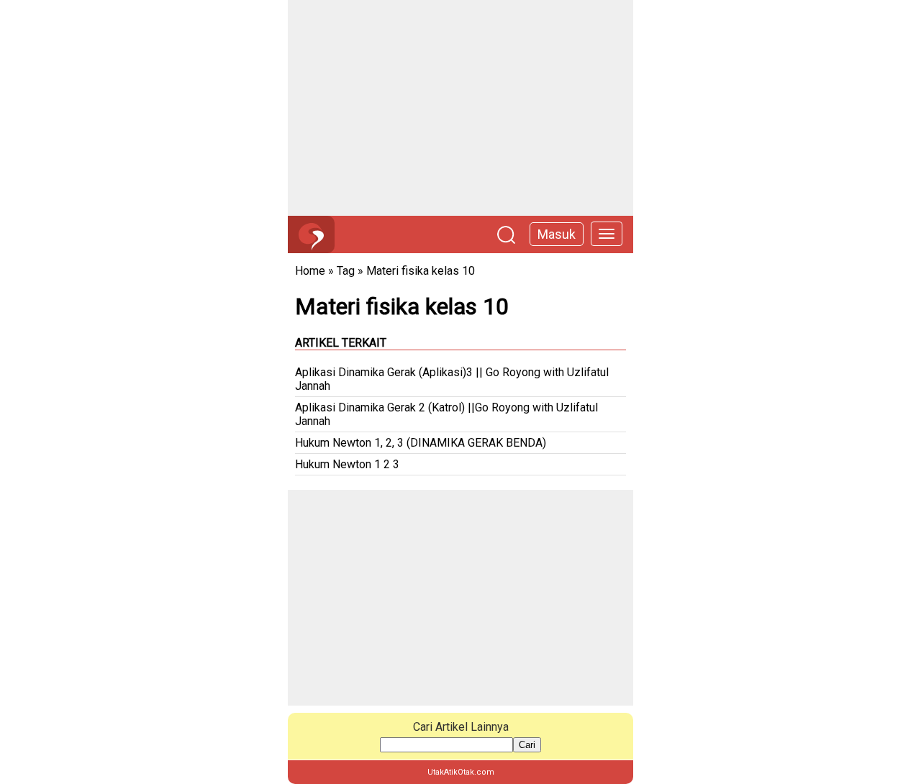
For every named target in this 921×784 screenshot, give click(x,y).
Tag (346, 271)
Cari (527, 744)
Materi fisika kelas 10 (420, 271)
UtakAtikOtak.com (460, 772)
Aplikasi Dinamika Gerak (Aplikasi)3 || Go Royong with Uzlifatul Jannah (452, 379)
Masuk (556, 234)
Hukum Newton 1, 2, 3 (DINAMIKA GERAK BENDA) (420, 443)
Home (310, 271)
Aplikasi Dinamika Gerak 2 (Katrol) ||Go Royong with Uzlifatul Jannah (446, 414)
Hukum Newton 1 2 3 (347, 464)
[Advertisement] (460, 108)
